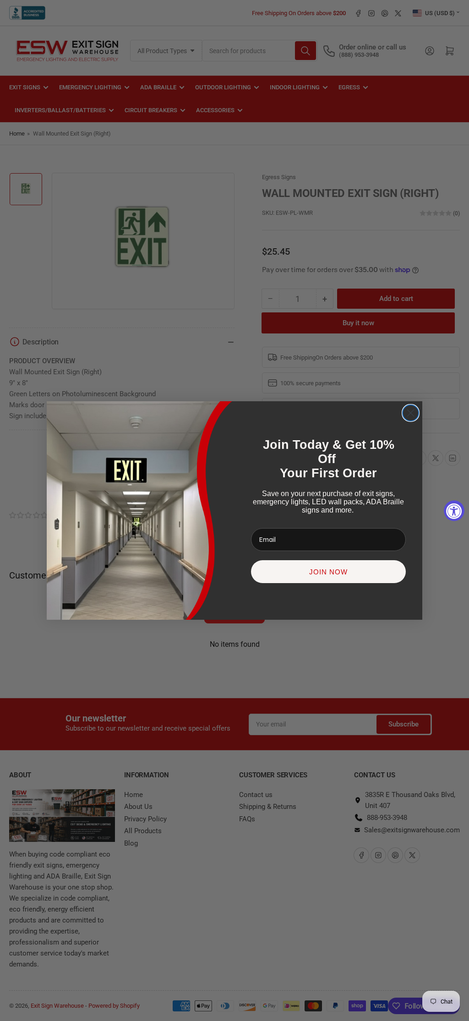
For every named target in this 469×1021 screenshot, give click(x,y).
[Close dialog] (411, 413)
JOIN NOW (328, 572)
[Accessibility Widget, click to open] (454, 510)
